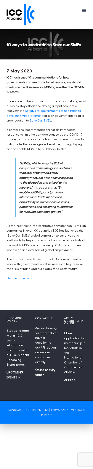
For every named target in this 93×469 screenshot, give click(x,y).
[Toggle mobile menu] (84, 10)
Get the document (19, 278)
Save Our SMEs (40, 120)
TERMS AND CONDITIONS (68, 409)
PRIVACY (46, 414)
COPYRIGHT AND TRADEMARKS (27, 409)
